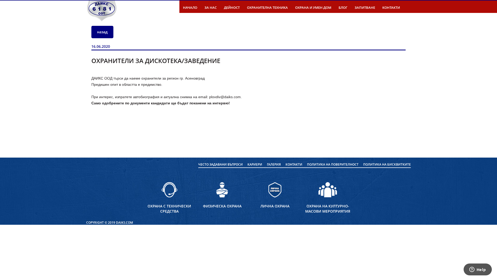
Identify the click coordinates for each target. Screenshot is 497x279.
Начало (190, 7)
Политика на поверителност (333, 164)
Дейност (232, 7)
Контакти (391, 7)
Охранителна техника (267, 7)
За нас (210, 7)
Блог (343, 7)
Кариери (254, 164)
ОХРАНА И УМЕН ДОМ (313, 7)
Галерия (274, 164)
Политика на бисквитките (387, 164)
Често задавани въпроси (220, 164)
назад (102, 31)
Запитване (365, 7)
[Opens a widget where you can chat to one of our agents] (477, 270)
